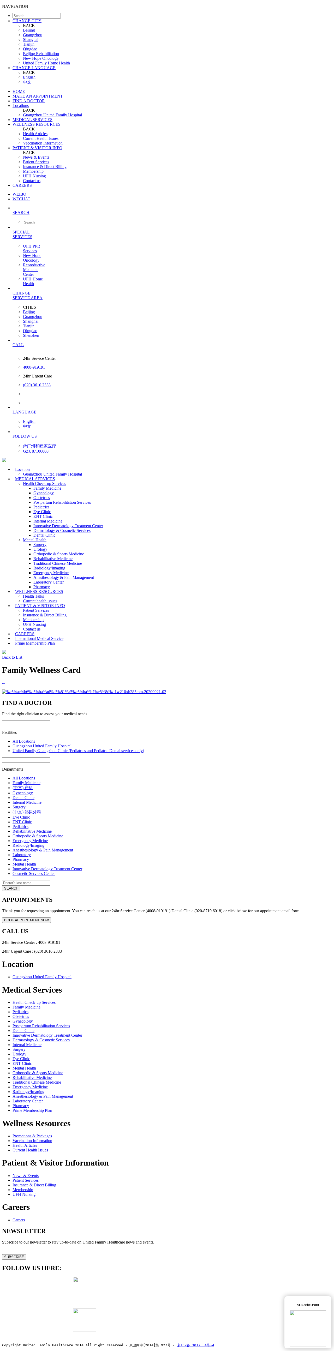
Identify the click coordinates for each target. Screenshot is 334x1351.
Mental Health (34, 540)
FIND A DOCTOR (29, 101)
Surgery (39, 544)
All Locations (24, 741)
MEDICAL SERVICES (32, 119)
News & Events (36, 157)
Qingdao (30, 49)
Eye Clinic (42, 511)
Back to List (12, 657)
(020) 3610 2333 (37, 385)
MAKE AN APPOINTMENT (38, 96)
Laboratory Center (48, 582)
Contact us (31, 180)
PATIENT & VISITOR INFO (37, 148)
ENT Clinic (43, 516)
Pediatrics (41, 507)
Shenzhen (31, 335)
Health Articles (35, 133)
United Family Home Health (46, 63)
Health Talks (33, 596)
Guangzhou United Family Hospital (52, 115)
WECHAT (21, 199)
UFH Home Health (33, 281)
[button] (172, 212)
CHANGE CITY (27, 21)
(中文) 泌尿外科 (27, 812)
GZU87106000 (36, 451)
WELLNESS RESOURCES (37, 124)
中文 (27, 82)
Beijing (29, 30)
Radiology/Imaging (49, 568)
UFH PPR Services (31, 248)
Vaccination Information (43, 143)
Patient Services (36, 162)
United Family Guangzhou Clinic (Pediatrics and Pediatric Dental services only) (78, 750)
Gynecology (43, 493)
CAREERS (22, 185)
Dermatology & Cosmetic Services (62, 530)
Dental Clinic (44, 535)
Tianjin (28, 44)
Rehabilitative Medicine (53, 558)
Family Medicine (47, 488)
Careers (19, 1220)
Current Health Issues (40, 138)
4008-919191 (34, 367)
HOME (19, 91)
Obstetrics (41, 497)
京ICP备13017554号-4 (195, 1345)
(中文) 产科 (23, 787)
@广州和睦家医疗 (39, 446)
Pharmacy (21, 859)
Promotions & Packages (32, 1136)
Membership (33, 171)
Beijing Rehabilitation (41, 53)
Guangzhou (32, 35)
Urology (40, 549)
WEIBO (19, 194)
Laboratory (22, 854)
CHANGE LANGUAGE (34, 67)
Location (22, 469)
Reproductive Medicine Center (34, 270)
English (29, 77)
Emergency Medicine (51, 573)
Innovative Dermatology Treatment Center (68, 526)
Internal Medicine (47, 521)
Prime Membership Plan (35, 643)
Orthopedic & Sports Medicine (58, 554)
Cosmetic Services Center (34, 873)
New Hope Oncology (41, 58)
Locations (21, 105)
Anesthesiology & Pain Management (63, 577)
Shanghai (30, 39)
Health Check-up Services (44, 483)
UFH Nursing (34, 176)
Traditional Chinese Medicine (57, 563)
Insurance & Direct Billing (45, 166)
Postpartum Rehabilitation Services (62, 502)
